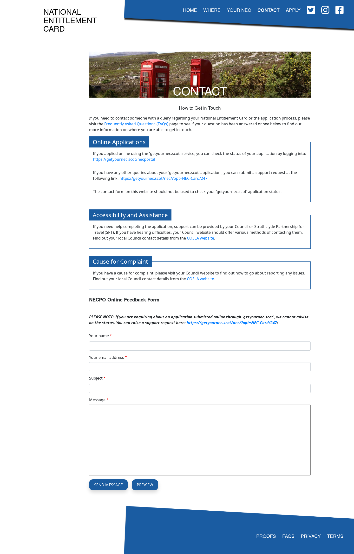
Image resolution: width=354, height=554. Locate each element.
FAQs (288, 536)
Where (212, 10)
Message (97, 399)
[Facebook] (340, 11)
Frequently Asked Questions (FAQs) (136, 124)
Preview (145, 484)
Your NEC (239, 10)
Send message (108, 484)
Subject (96, 378)
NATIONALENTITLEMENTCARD (70, 20)
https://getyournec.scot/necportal (124, 159)
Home (190, 10)
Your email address (106, 357)
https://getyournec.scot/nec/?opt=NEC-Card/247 (163, 178)
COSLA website (200, 238)
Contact (268, 10)
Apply (293, 10)
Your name (99, 335)
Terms (335, 536)
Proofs (266, 536)
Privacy (311, 536)
